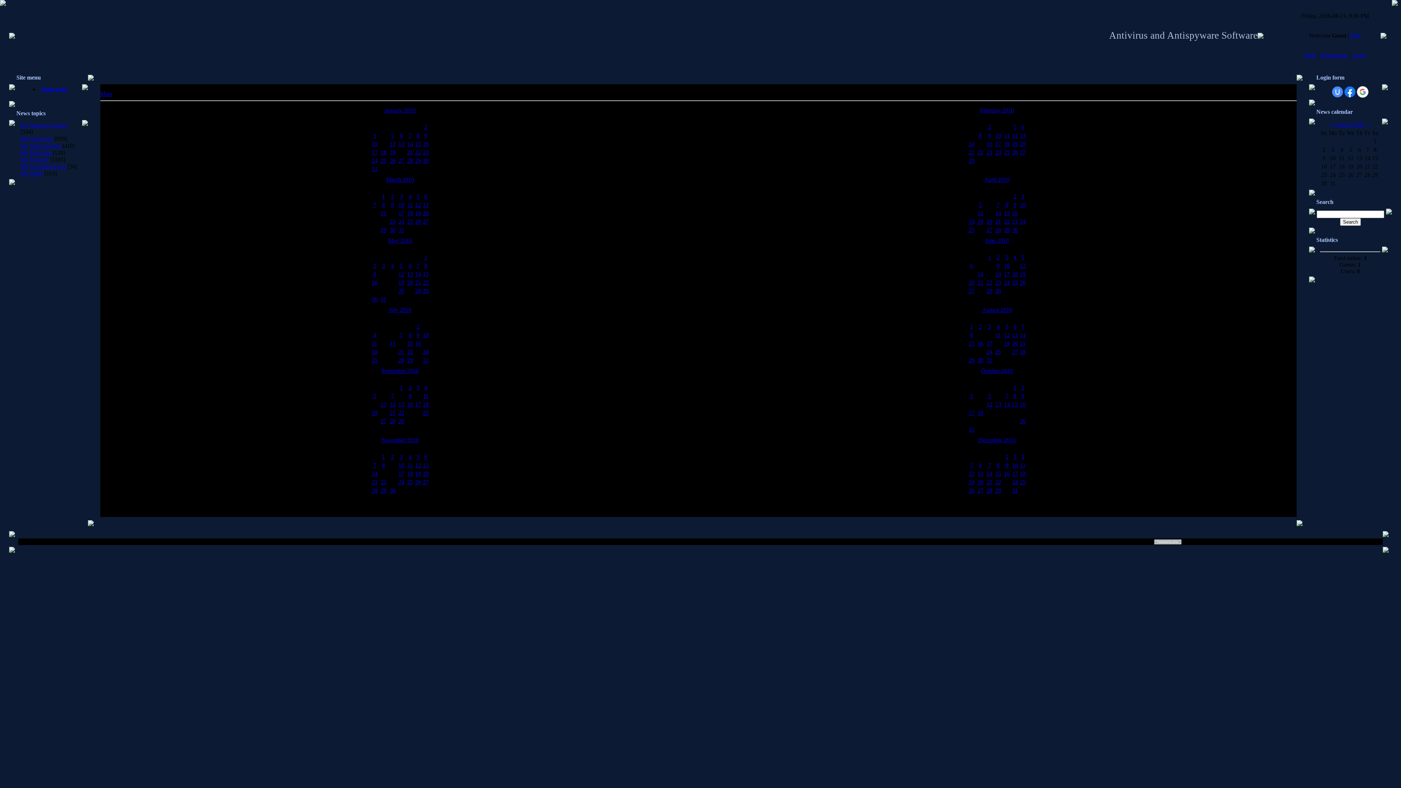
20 (1023, 144)
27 (401, 161)
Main (1310, 55)
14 (410, 144)
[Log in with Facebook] (1349, 91)
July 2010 (400, 310)
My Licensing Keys (43, 166)
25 (383, 161)
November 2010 (400, 440)
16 (426, 144)
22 (418, 152)
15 (418, 144)
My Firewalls (35, 153)
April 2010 (997, 180)
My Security (34, 160)
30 (426, 161)
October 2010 (997, 371)
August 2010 (997, 310)
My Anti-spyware (40, 146)
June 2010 (997, 240)
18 (383, 152)
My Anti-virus (36, 139)
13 (401, 144)
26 (392, 161)
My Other (31, 173)
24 (375, 161)
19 (392, 152)
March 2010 (400, 180)
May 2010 (400, 240)
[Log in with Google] (1363, 92)
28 (410, 161)
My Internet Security (44, 125)
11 (1007, 135)
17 (375, 152)
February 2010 (997, 110)
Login (1359, 55)
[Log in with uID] (1337, 91)
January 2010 (400, 110)
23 (426, 152)
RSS (1355, 35)
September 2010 (400, 371)
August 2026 (1349, 124)
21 (410, 152)
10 (375, 144)
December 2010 (997, 440)
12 (392, 144)
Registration (1334, 55)
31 (375, 169)
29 (418, 161)
